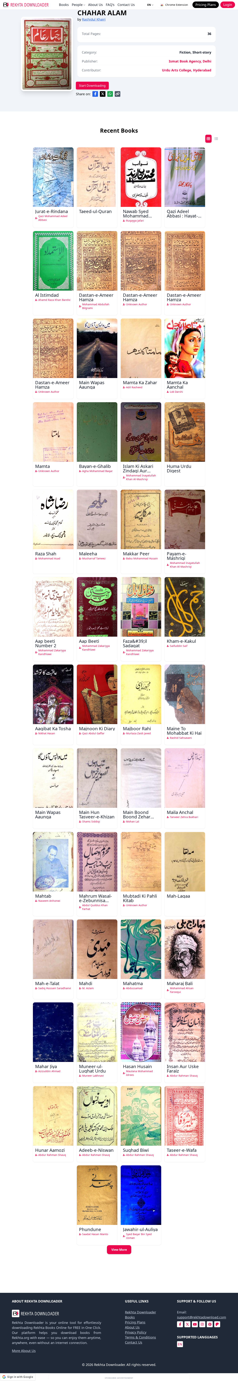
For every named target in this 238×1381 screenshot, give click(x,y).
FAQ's (110, 4)
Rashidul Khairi (94, 19)
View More (119, 1250)
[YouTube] (195, 1324)
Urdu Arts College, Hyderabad (186, 70)
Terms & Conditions (140, 1337)
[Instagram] (202, 1324)
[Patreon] (217, 1324)
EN (149, 5)
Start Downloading (92, 86)
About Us (95, 4)
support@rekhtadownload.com (201, 1317)
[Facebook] (180, 1324)
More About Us (24, 1350)
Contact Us (126, 4)
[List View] (216, 139)
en (180, 1344)
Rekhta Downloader (140, 1312)
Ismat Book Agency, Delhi (190, 61)
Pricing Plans (135, 1322)
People (77, 4)
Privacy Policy (135, 1332)
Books (64, 4)
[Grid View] (208, 139)
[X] (187, 1324)
